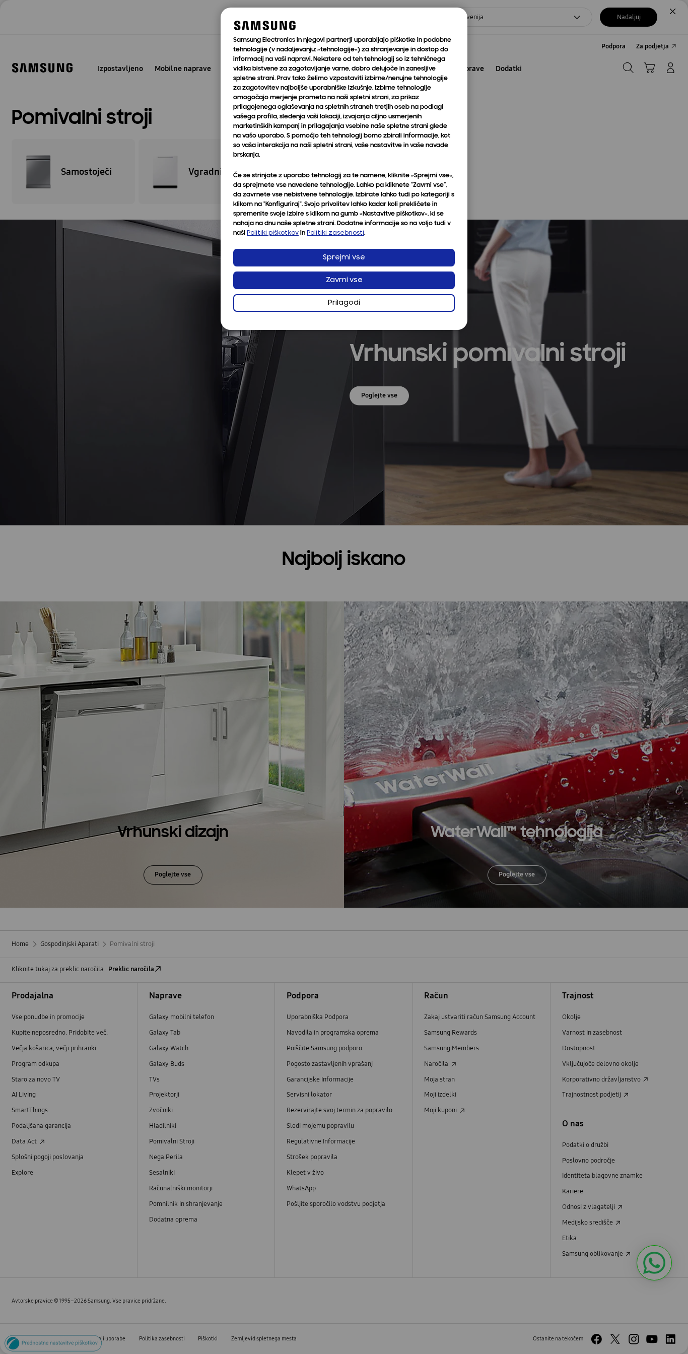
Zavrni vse (344, 280)
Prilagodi (344, 303)
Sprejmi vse (344, 257)
